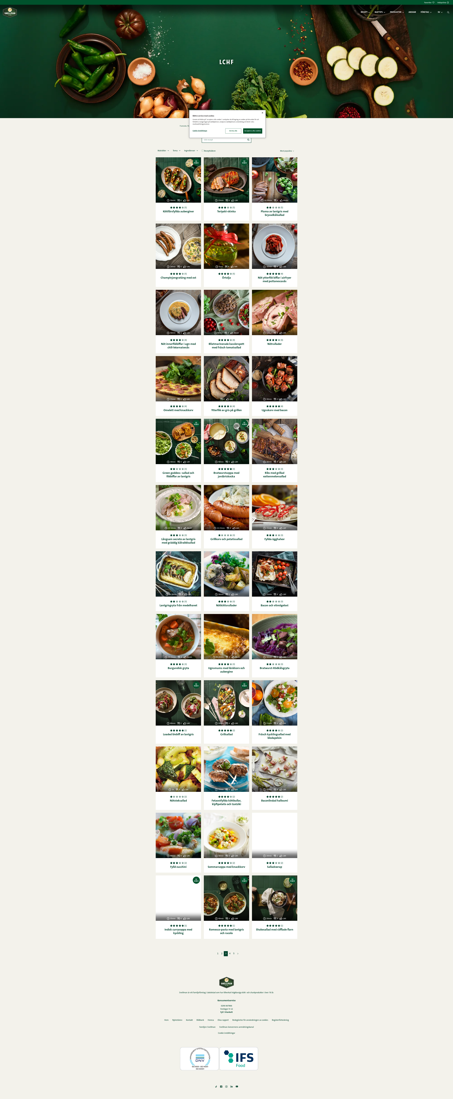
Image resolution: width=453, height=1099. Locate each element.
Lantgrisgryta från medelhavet (178, 605)
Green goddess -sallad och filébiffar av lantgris (178, 475)
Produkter (395, 12)
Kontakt (189, 1020)
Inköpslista (441, 3)
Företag (425, 12)
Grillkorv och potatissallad (226, 539)
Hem (166, 1020)
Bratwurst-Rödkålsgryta (274, 668)
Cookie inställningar (226, 1033)
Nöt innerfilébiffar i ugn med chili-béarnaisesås (178, 346)
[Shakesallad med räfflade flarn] (274, 898)
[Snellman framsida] (10, 12)
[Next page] (238, 953)
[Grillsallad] (226, 703)
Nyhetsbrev (177, 1020)
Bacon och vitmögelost (274, 605)
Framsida (183, 126)
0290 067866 (226, 1006)
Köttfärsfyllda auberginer (178, 211)
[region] (227, 124)
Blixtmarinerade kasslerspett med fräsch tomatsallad (226, 346)
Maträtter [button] (162, 151)
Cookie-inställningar (200, 131)
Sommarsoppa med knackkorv (226, 867)
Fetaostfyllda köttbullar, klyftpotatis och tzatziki (226, 802)
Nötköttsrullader (226, 605)
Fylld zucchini (178, 867)
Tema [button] (175, 151)
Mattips (379, 12)
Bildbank (200, 1020)
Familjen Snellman (207, 1027)
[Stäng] (262, 112)
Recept (364, 12)
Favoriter (428, 3)
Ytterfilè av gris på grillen (226, 410)
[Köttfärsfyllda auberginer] (178, 180)
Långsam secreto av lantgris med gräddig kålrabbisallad (178, 541)
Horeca (211, 1020)
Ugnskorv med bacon (274, 410)
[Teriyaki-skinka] (226, 180)
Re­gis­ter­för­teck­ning (280, 1020)
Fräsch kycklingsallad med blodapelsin (275, 736)
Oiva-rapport (223, 1020)
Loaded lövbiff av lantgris (178, 734)
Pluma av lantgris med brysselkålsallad (274, 213)
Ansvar (412, 12)
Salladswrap (274, 867)
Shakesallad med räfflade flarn (274, 929)
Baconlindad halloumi (274, 800)
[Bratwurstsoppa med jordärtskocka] (226, 441)
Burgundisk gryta (178, 668)
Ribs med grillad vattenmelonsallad (274, 475)
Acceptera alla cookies (252, 131)
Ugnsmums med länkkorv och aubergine (226, 670)
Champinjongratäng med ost (178, 277)
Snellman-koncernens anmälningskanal (236, 1027)
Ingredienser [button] (190, 151)
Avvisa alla (233, 131)
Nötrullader (274, 344)
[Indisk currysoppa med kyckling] (178, 898)
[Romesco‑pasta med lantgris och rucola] (226, 898)
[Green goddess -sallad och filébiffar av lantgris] (178, 441)
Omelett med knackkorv (178, 410)
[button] (370, 12)
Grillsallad (226, 734)
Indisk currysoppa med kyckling (178, 931)
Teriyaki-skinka (226, 211)
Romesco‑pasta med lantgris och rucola (226, 931)
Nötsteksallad (178, 800)
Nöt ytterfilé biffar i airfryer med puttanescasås (274, 279)
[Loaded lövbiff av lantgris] (178, 703)
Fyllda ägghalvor (274, 539)
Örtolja (226, 277)
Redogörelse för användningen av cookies (250, 1020)
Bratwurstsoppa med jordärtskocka (226, 475)
